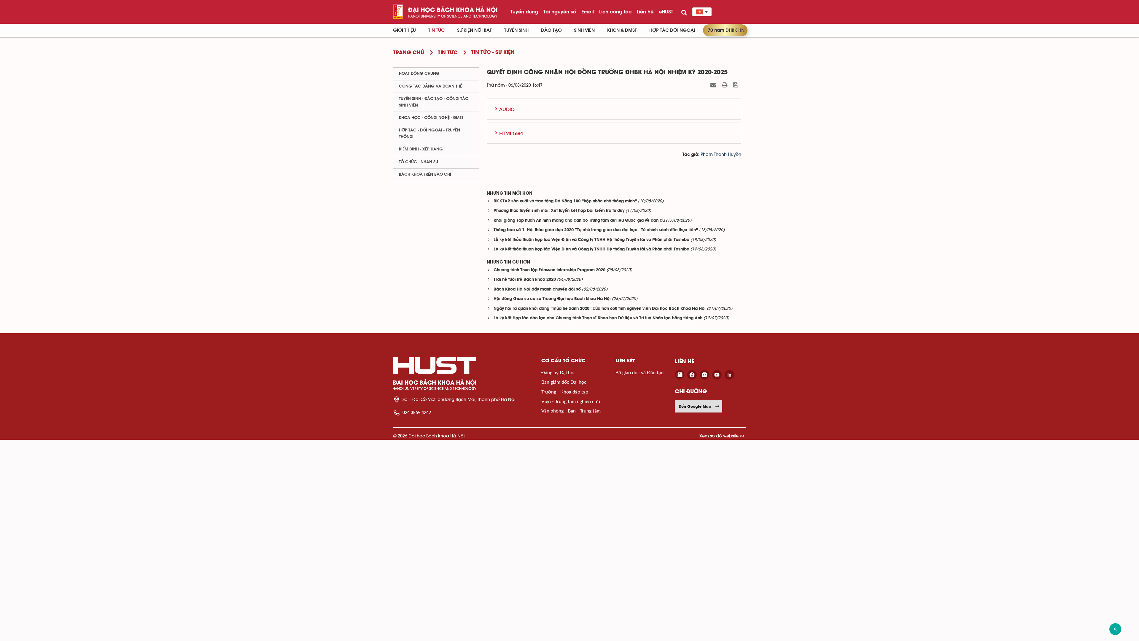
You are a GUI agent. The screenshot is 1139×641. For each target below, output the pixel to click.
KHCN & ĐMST (622, 30)
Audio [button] (507, 109)
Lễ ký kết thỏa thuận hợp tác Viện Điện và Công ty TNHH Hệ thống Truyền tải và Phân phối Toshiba (591, 240)
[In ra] (725, 85)
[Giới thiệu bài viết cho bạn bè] (714, 85)
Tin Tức (436, 30)
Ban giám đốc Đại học (563, 382)
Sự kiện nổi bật (474, 30)
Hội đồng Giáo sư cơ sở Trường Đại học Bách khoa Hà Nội (552, 299)
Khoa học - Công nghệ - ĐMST (431, 118)
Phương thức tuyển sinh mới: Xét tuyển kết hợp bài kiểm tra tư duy (559, 211)
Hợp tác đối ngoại (672, 30)
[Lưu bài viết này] (736, 85)
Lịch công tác (615, 11)
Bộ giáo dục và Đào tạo (639, 372)
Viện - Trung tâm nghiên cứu (570, 401)
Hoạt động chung (419, 74)
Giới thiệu (404, 30)
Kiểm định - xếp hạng (421, 149)
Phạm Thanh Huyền (721, 154)
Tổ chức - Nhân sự (418, 162)
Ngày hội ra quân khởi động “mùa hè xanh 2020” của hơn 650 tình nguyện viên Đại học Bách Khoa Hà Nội (600, 309)
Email (587, 11)
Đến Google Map (695, 406)
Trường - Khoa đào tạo (564, 391)
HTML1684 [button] (511, 133)
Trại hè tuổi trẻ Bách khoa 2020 (525, 280)
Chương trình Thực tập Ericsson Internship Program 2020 (549, 270)
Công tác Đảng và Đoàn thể (430, 86)
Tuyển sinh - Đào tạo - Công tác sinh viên (433, 102)
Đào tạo (551, 30)
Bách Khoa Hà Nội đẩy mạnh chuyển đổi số (537, 289)
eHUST (666, 11)
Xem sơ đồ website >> (722, 436)
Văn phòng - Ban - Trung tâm (571, 410)
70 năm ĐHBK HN (726, 30)
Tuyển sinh (516, 30)
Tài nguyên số (559, 11)
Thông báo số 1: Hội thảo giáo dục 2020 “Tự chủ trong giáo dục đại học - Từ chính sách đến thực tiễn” (596, 230)
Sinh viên (584, 30)
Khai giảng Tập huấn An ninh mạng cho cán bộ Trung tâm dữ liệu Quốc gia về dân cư (579, 221)
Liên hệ (645, 11)
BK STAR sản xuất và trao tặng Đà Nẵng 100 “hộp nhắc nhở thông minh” (565, 201)
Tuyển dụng (524, 11)
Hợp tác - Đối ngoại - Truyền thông (429, 133)
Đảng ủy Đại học (558, 372)
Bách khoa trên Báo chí (425, 174)
